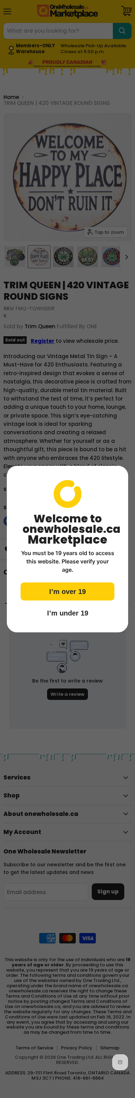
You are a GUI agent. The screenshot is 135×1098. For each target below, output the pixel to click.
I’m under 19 (67, 613)
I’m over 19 (67, 591)
